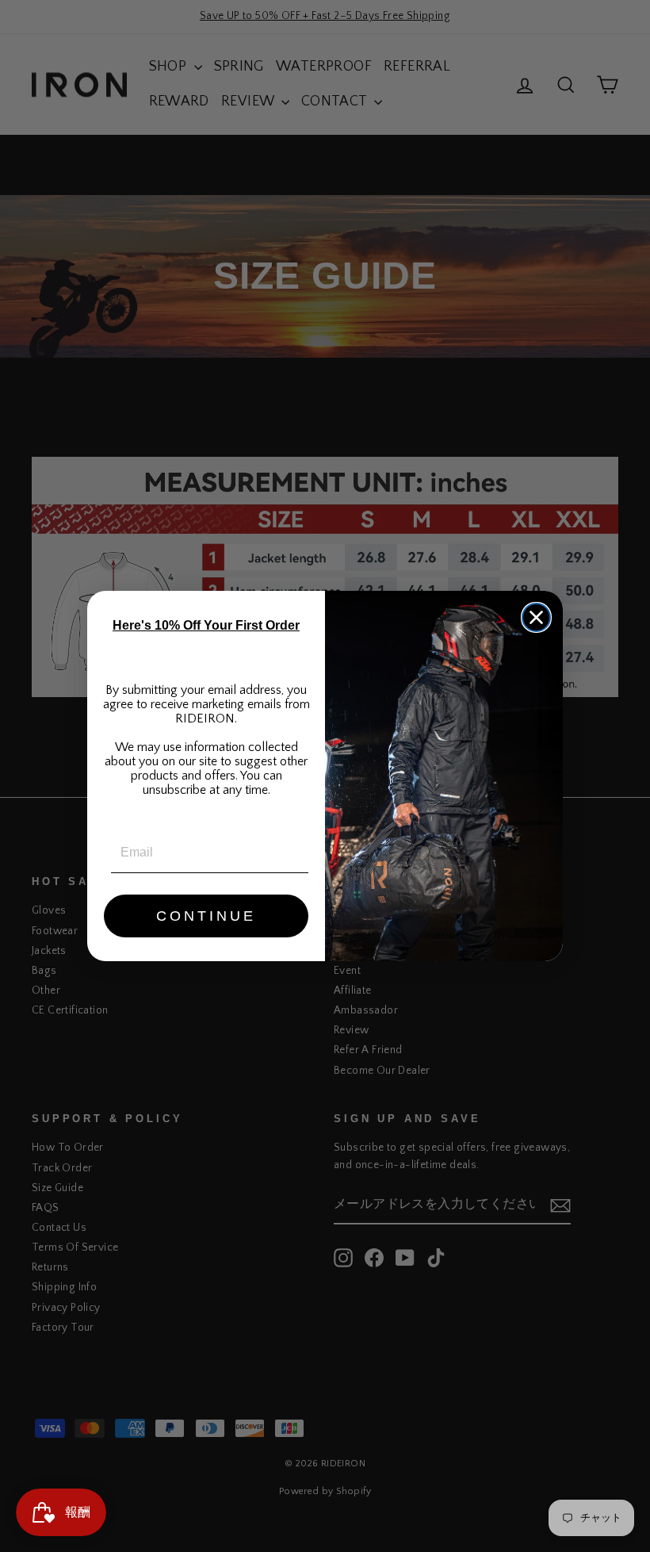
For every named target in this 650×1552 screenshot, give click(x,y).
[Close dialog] (536, 617)
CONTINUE (206, 916)
